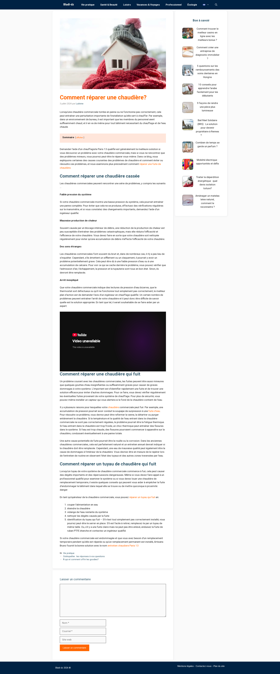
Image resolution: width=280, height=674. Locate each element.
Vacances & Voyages (148, 4)
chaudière (113, 407)
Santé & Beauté (108, 4)
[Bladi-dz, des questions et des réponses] (68, 4)
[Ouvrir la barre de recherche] (216, 4)
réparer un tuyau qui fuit (142, 497)
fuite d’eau (154, 411)
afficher (79, 137)
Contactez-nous (203, 666)
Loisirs (127, 4)
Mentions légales (185, 666)
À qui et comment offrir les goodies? (81, 559)
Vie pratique (87, 4)
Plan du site (219, 666)
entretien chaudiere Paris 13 (123, 545)
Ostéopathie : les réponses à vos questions (84, 556)
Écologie (192, 4)
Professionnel (174, 4)
